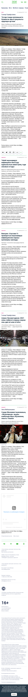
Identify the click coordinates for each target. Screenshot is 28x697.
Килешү (14, 694)
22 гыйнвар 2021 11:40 (22, 157)
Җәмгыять (3, 157)
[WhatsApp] (13, 152)
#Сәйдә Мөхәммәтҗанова (6, 536)
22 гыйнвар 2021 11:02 (22, 407)
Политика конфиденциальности (8, 682)
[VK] (4, 544)
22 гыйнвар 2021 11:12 (22, 230)
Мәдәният (3, 407)
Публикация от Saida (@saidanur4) (14, 527)
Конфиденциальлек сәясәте (20, 690)
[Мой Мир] (17, 152)
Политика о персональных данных (9, 670)
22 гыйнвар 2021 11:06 (22, 313)
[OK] (23, 543)
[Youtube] (17, 543)
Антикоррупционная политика (8, 673)
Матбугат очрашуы (18, 8)
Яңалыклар (4, 8)
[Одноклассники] (10, 152)
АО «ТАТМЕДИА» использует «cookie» (9, 675)
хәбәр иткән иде (15, 219)
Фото (10, 8)
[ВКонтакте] (2, 152)
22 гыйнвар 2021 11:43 (22, 12)
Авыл (2, 12)
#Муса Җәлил (16, 536)
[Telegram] (6, 152)
